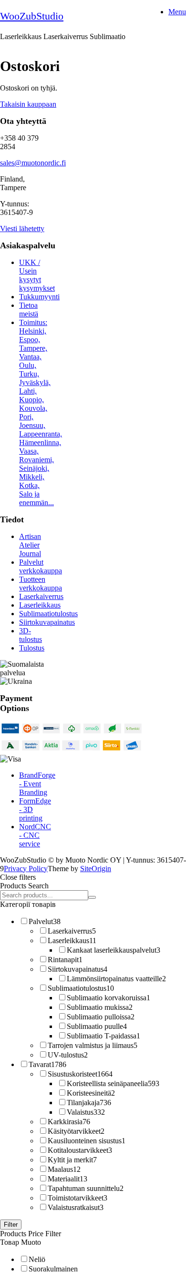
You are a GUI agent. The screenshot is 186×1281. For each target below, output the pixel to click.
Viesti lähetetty (22, 228)
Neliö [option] (37, 1259)
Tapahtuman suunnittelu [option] (86, 1188)
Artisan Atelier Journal (30, 545)
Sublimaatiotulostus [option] (81, 988)
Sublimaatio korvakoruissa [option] (108, 998)
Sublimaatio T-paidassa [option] (103, 1036)
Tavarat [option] (47, 1064)
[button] (93, 877)
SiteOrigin (95, 868)
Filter (11, 1224)
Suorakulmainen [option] (53, 1269)
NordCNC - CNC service (35, 835)
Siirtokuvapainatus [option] (77, 969)
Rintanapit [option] (65, 960)
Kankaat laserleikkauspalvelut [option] (113, 950)
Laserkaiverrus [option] (72, 931)
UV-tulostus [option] (68, 1055)
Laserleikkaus (40, 605)
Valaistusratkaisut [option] (75, 1207)
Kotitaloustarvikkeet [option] (80, 1150)
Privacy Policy (26, 868)
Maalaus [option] (64, 1169)
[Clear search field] (92, 897)
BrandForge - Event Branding (37, 783)
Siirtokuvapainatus (47, 622)
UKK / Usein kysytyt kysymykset (37, 275)
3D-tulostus (30, 635)
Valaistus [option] (86, 1112)
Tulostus (31, 648)
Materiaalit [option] (67, 1179)
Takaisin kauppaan (28, 104)
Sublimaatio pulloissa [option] (100, 1017)
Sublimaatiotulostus (48, 614)
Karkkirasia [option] (69, 1122)
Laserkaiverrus (41, 596)
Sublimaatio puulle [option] (97, 1026)
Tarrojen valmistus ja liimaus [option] (92, 1045)
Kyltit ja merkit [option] (72, 1160)
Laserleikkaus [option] (72, 940)
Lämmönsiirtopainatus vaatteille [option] (116, 979)
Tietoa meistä (28, 309)
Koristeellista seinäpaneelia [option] (113, 1083)
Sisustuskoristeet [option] (80, 1074)
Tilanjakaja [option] (89, 1102)
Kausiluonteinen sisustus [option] (86, 1141)
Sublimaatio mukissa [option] (100, 1007)
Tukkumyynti (39, 297)
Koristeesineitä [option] (91, 1093)
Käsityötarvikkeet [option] (76, 1131)
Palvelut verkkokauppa (40, 566)
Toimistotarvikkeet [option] (77, 1198)
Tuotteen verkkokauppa (40, 583)
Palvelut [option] (45, 921)
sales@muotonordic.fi (33, 163)
